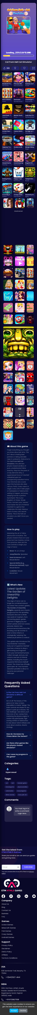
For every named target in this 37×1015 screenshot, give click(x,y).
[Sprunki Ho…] (8, 400)
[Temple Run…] (18, 342)
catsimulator (9, 791)
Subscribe (28, 867)
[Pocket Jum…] (30, 203)
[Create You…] (8, 319)
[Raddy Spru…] (30, 377)
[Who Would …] (20, 424)
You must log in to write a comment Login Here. (22, 811)
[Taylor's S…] (8, 435)
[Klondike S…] (8, 273)
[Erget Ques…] (20, 307)
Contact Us (6, 910)
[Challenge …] (20, 203)
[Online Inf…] (8, 203)
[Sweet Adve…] (20, 284)
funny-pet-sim (22, 795)
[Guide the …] (30, 307)
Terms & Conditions (9, 958)
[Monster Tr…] (20, 273)
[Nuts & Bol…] (30, 273)
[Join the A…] (30, 365)
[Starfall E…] (30, 424)
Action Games (7, 925)
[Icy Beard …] (30, 400)
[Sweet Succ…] (20, 389)
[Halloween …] (8, 365)
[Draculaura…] (8, 261)
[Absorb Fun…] (20, 261)
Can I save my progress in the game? (18, 755)
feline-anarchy (10, 795)
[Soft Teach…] (8, 284)
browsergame (10, 787)
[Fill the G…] (8, 296)
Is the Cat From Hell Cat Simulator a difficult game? (18, 694)
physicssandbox (22, 787)
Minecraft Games (9, 928)
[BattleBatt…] (30, 261)
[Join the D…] (8, 377)
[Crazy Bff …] (8, 389)
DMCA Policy (7, 952)
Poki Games (6, 931)
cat (7, 783)
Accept (14, 1010)
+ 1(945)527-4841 (13, 977)
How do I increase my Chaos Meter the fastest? (18, 735)
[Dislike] (15, 68)
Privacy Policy (7, 945)
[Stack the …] (8, 307)
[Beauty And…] (20, 296)
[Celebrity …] (20, 400)
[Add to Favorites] (24, 68)
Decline (23, 1010)
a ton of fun (14, 714)
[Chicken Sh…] (30, 284)
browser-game (22, 783)
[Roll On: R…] (20, 319)
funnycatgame (21, 791)
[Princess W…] (20, 377)
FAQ (3, 917)
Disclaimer (6, 948)
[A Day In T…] (8, 412)
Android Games (8, 937)
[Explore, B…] (20, 249)
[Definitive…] (30, 319)
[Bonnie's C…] (20, 365)
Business (5, 913)
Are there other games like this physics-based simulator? (18, 745)
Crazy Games (7, 934)
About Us (5, 904)
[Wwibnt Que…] (30, 412)
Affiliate (5, 955)
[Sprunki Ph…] (8, 249)
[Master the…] (8, 424)
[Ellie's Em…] (30, 249)
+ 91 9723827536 (12, 999)
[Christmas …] (30, 296)
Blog (3, 907)
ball (13, 783)
